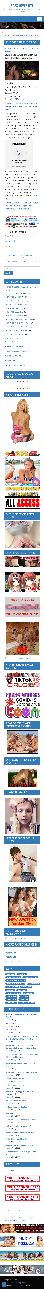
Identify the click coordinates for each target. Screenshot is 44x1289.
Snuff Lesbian (11, 999)
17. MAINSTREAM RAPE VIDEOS (17, 351)
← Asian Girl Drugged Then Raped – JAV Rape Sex (22, 256)
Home (4, 32)
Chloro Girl (9, 246)
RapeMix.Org (10, 957)
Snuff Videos (11, 1003)
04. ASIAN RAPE (13, 308)
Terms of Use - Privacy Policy (15, 1283)
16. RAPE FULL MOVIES (14, 346)
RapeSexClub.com (12, 961)
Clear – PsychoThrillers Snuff (19, 1126)
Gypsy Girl (9, 236)
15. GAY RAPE (10, 342)
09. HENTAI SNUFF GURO (17, 327)
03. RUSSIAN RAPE (14, 304)
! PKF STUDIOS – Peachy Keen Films (21, 287)
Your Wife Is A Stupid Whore (18, 1030)
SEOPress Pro (19, 1286)
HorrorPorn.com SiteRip (16, 980)
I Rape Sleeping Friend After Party (20, 1145)
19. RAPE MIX (10, 361)
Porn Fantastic (12, 987)
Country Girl (10, 241)
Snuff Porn (24, 999)
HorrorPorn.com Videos (16, 984)
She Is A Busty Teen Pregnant (18, 1085)
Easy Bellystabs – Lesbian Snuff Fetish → (23, 262)
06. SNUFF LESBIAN (15, 316)
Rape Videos (22, 990)
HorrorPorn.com (30, 977)
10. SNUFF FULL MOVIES (17, 331)
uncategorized (12, 338)
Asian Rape (10, 974)
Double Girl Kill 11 (14, 1113)
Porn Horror (26, 987)
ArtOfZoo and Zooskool (14, 1211)
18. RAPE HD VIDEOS (13, 356)
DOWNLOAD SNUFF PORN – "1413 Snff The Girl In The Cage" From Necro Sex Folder (21, 106)
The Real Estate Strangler (17, 1139)
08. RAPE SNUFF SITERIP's (17, 323)
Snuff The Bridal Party (15, 1079)
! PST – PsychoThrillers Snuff (19, 293)
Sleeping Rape (12, 996)
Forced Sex (22, 974)
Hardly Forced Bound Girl (17, 1101)
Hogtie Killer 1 (13, 1023)
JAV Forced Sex (33, 984)
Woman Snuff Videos (27, 1003)
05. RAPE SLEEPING (15, 312)
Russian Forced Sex (13, 993)
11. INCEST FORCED (15, 334)
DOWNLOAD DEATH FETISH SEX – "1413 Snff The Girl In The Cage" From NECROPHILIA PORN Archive (21, 206)
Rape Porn (10, 990)
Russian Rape (28, 993)
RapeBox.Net (10, 953)
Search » (8, 273)
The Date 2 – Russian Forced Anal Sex (22, 1072)
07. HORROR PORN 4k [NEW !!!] (19, 319)
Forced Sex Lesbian (13, 977)
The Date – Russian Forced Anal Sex (21, 1120)
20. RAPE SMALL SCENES (15, 365)
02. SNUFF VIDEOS (17, 35)
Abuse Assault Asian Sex (17, 1107)
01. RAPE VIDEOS (14, 297)
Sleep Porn (24, 996)
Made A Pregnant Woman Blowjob (20, 1133)
